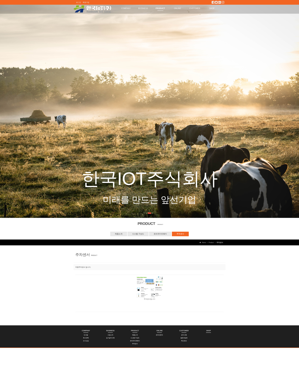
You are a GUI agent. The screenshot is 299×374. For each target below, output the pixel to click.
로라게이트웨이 (160, 234)
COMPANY (126, 8)
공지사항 (184, 335)
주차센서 (180, 234)
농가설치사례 (110, 338)
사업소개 (110, 335)
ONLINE (177, 8)
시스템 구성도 (138, 234)
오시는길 (86, 341)
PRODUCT (160, 8)
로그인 (78, 2)
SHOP (212, 8)
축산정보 (184, 341)
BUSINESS (143, 8)
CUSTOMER (194, 8)
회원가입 (86, 2)
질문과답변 (183, 338)
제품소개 (118, 234)
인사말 (86, 335)
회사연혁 (86, 338)
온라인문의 (159, 335)
